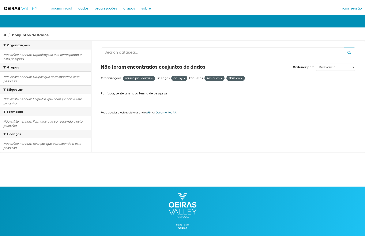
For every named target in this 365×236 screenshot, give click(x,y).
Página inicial (61, 8)
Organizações (106, 8)
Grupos (129, 8)
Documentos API (166, 112)
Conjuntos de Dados (30, 35)
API (148, 112)
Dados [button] (83, 8)
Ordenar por (303, 67)
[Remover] (152, 78)
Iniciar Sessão (351, 8)
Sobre (146, 8)
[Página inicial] (4, 35)
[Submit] (349, 52)
